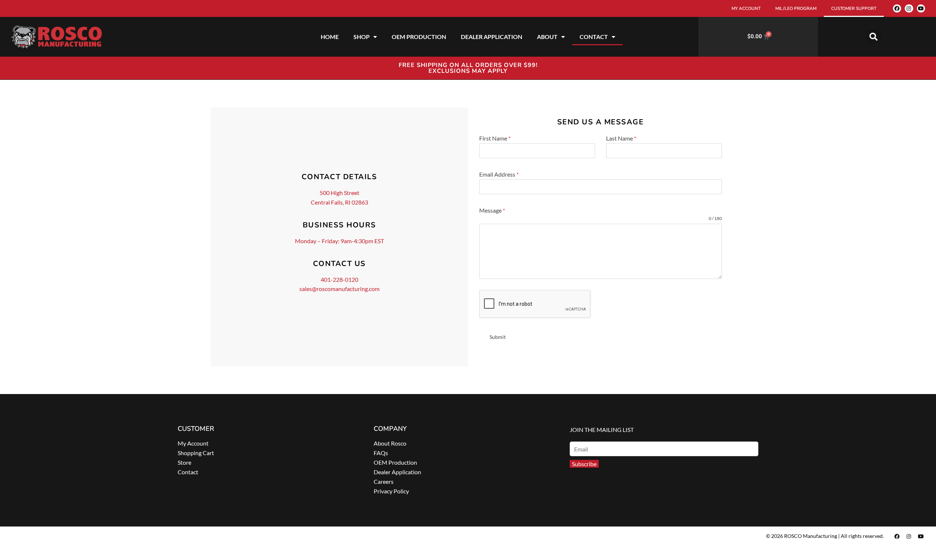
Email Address (499, 174)
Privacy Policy (391, 490)
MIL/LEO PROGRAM (795, 8)
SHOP (361, 36)
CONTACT (594, 36)
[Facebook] (897, 8)
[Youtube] (921, 8)
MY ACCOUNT (746, 8)
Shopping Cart (196, 452)
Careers (384, 481)
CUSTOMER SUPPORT (853, 8)
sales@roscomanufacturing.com (339, 288)
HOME (330, 36)
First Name (494, 138)
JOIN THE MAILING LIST (602, 429)
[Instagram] (909, 8)
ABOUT (547, 36)
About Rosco (390, 443)
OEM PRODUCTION (419, 36)
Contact (188, 471)
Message (492, 210)
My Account (193, 443)
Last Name (621, 138)
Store (184, 462)
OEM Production (395, 462)
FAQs (381, 452)
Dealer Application (397, 471)
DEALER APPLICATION (491, 36)
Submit (498, 337)
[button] (873, 36)
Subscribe (584, 463)
